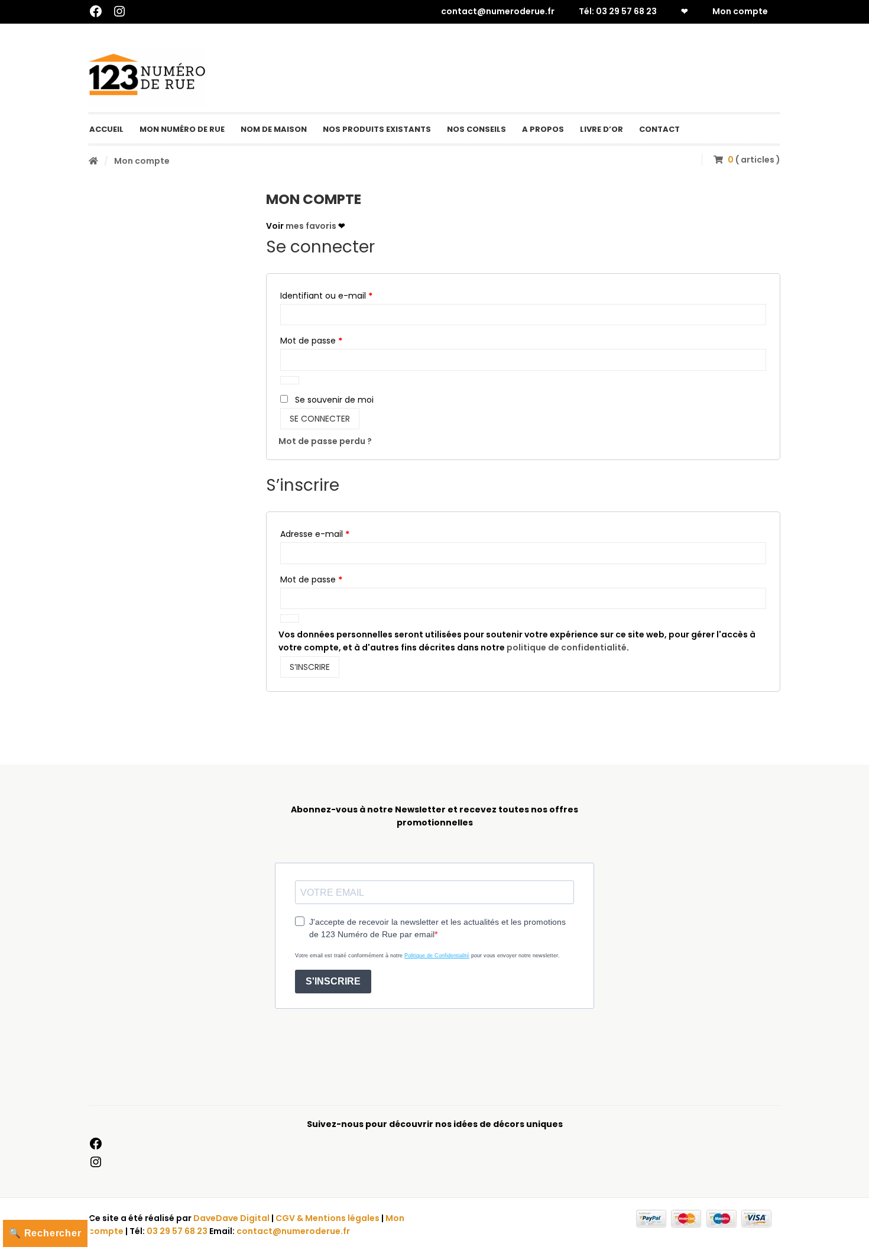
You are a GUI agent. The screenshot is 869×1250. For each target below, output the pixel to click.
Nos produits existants (377, 129)
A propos (543, 129)
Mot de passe (333, 340)
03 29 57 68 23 (177, 1231)
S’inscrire (310, 667)
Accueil (106, 129)
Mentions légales (342, 1218)
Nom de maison (274, 129)
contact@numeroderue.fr (498, 11)
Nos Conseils (476, 129)
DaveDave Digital (231, 1218)
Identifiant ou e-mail (348, 295)
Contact (659, 129)
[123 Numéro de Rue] (148, 76)
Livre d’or (601, 129)
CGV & (290, 1218)
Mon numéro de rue (182, 129)
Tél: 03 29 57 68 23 (618, 11)
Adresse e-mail (337, 533)
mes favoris (311, 226)
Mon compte (740, 11)
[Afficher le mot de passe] (289, 380)
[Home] (93, 160)
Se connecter (320, 419)
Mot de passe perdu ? (325, 441)
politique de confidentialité (567, 647)
